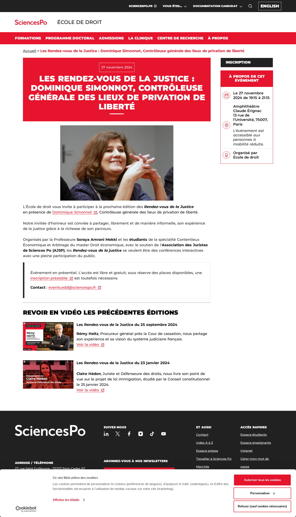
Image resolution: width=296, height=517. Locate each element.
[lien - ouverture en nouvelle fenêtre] (48, 324)
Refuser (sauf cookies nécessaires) (262, 506)
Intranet (246, 451)
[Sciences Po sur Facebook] (129, 433)
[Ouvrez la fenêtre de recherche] (250, 6)
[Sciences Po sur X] (117, 433)
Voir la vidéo (88, 344)
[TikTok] (152, 433)
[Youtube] (163, 433)
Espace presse (207, 451)
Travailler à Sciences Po (214, 459)
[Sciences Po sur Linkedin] (106, 433)
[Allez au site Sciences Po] (31, 24)
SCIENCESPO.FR (140, 6)
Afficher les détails (66, 500)
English (270, 6)
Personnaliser (260, 493)
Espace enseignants (255, 443)
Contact (202, 435)
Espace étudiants (253, 435)
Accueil (29, 51)
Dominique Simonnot (72, 212)
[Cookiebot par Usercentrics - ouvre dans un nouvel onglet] (26, 509)
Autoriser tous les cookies (262, 480)
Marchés (202, 467)
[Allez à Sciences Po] (50, 431)
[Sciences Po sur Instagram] (140, 433)
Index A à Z (204, 443)
